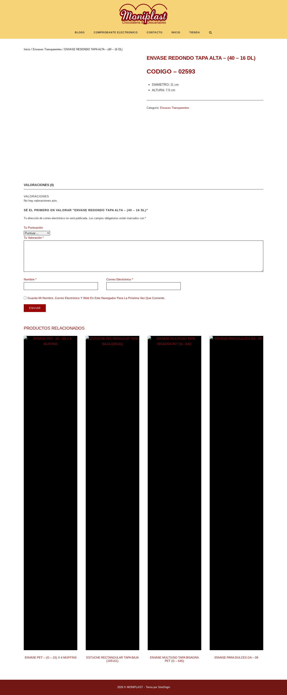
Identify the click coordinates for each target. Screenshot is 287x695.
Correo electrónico (119, 279)
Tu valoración (34, 237)
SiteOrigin (164, 687)
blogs (80, 32)
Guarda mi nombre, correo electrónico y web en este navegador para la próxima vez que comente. (96, 298)
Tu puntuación (33, 227)
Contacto (154, 32)
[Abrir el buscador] (210, 33)
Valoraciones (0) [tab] (39, 185)
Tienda (194, 32)
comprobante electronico (116, 32)
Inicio (175, 32)
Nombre (30, 279)
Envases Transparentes (47, 49)
